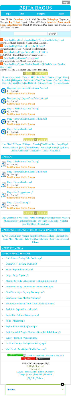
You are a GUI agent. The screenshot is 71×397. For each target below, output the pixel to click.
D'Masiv (25, 77)
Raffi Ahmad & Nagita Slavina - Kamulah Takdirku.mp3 (33, 332)
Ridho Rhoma (36, 217)
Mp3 (8, 13)
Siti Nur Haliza (21, 217)
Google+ (50, 371)
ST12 (33, 77)
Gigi (9, 83)
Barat (61, 13)
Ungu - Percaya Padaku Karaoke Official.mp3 (27, 119)
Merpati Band (32, 147)
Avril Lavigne (42, 239)
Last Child (7, 144)
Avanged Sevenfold (30, 236)
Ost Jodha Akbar (45, 83)
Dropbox (48, 374)
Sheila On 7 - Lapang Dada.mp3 (21, 263)
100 (43, 73)
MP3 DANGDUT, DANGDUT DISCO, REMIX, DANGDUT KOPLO (33, 230)
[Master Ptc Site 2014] (43, 355)
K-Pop (5, 236)
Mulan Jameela (10, 221)
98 (36, 73)
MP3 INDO (6, 156)
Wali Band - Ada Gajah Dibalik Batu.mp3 (26, 349)
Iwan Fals (6, 80)
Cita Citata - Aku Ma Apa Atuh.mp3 (23, 297)
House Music (8, 77)
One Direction (62, 239)
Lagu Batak (52, 147)
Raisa (43, 147)
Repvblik (14, 147)
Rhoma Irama (43, 224)
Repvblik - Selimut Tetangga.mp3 (22, 315)
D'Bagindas (17, 80)
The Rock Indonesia (27, 221)
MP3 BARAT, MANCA (12, 248)
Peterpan (51, 77)
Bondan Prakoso (61, 217)
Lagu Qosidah (8, 217)
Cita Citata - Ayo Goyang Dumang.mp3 (25, 292)
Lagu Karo (63, 147)
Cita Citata (58, 80)
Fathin (21, 83)
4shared (41, 371)
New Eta (26, 224)
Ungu (58, 77)
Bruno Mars (8, 239)
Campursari (23, 150)
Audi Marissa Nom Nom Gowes (38, 80)
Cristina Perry (62, 236)
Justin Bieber (15, 236)
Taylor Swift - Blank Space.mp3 (21, 326)
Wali (15, 83)
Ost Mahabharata (61, 83)
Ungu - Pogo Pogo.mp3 (17, 275)
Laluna (45, 150)
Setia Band (41, 77)
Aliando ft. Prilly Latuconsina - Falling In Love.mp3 (31, 280)
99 (40, 73)
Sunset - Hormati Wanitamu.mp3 (22, 337)
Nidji (22, 147)
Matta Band (53, 221)
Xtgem (20, 371)
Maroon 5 (19, 239)
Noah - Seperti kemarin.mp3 (19, 269)
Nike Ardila (55, 150)
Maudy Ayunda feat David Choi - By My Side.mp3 (31, 303)
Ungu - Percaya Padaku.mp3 (19, 129)
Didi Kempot (35, 150)
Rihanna (35, 242)
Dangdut (41, 13)
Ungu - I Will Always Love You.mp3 (23, 108)
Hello (33, 224)
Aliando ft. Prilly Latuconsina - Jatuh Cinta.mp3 (29, 286)
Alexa (29, 374)
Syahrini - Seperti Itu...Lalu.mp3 (21, 309)
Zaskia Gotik (30, 83)
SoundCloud (30, 371)
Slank (65, 77)
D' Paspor (17, 144)
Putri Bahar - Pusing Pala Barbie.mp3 (24, 258)
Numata (63, 221)
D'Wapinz (27, 144)
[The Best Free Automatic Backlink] (28, 359)
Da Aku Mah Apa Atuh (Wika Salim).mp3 (26, 343)
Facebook (38, 374)
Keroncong (48, 217)
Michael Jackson (47, 236)
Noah (17, 77)
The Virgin (42, 221)
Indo (22, 13)
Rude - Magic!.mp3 (15, 320)
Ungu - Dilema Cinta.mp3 (18, 202)
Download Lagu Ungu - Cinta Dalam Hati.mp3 (27, 98)
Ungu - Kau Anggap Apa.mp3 (20, 192)
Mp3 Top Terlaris (35, 378)
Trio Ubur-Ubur (48, 144)
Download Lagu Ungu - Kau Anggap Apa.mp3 (27, 88)
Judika (14, 150)
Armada (36, 144)
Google (22, 374)
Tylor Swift (30, 239)
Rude (52, 239)
